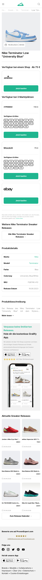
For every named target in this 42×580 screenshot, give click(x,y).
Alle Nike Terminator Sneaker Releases (21, 235)
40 (16, 120)
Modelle (13, 568)
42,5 (6, 123)
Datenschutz (28, 571)
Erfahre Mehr (19, 218)
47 (11, 127)
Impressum (6, 571)
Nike (18, 10)
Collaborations (25, 568)
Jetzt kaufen (21, 88)
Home (4, 10)
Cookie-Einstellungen (19, 573)
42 (31, 120)
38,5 (6, 120)
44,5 (21, 123)
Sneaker (11, 10)
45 (26, 123)
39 (11, 120)
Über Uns (17, 571)
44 (16, 123)
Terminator (25, 10)
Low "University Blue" (36, 10)
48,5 (21, 127)
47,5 (16, 127)
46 (6, 127)
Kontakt (5, 573)
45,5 (31, 123)
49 (26, 127)
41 (26, 120)
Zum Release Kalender (20, 516)
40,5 (21, 120)
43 (11, 123)
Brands (5, 568)
